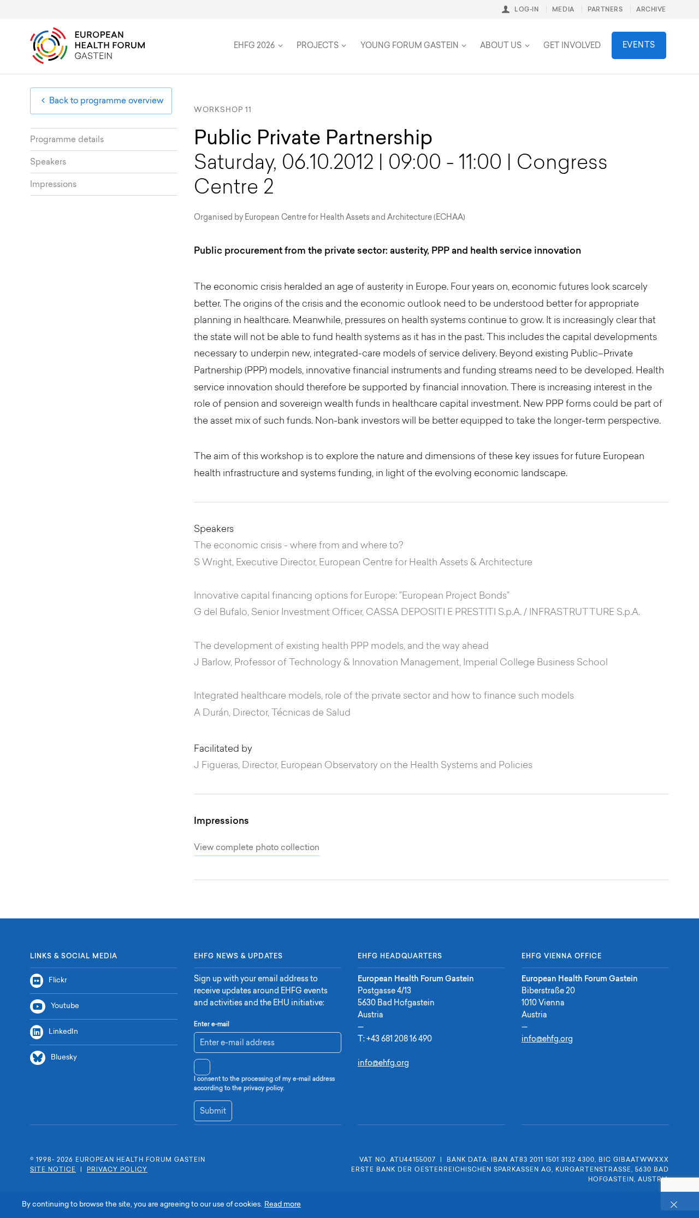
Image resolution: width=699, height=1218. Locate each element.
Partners (605, 10)
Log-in (526, 10)
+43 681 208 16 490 (399, 1040)
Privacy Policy (117, 1170)
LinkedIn (63, 1031)
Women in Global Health (294, 37)
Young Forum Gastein (409, 46)
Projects (318, 46)
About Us (501, 46)
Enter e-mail (211, 1025)
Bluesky (64, 1057)
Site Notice (53, 1170)
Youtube (65, 1006)
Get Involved (572, 46)
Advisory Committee (185, 37)
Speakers (48, 163)
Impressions (53, 185)
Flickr (58, 980)
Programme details (67, 140)
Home (87, 45)
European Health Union (188, 37)
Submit (213, 1112)
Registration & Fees (176, 37)
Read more (282, 1204)
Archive (651, 10)
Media (563, 10)
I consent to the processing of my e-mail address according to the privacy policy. (264, 1084)
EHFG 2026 (254, 46)
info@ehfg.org (383, 1064)
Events (639, 46)
